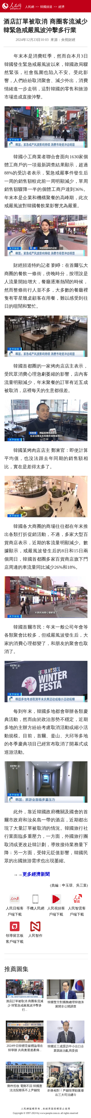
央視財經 (68, 40)
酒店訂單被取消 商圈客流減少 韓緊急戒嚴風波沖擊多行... (24, 1005)
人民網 (29, 7)
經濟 (61, 7)
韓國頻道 (46, 7)
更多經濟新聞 (36, 874)
